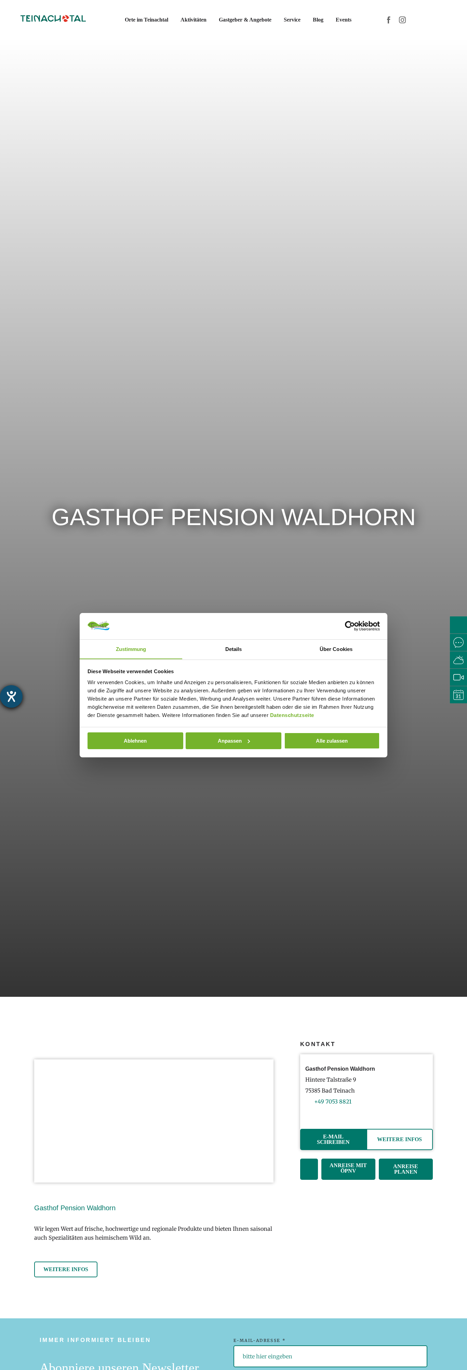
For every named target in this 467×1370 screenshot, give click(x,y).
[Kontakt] (458, 642)
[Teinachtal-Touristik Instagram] (402, 19)
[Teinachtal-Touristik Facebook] (388, 19)
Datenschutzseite (292, 715)
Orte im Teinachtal (146, 20)
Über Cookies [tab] (336, 649)
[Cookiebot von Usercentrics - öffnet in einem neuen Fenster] (350, 626)
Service (292, 20)
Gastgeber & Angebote (245, 20)
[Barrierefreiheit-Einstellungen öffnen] (11, 696)
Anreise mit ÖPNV (348, 1168)
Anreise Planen (405, 1169)
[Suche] (458, 625)
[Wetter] (458, 659)
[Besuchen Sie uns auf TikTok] (330, 1114)
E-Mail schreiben (333, 1139)
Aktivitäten (193, 20)
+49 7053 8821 (332, 1101)
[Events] (458, 694)
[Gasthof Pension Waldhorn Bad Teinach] (153, 1121)
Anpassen (230, 741)
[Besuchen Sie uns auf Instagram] (320, 1114)
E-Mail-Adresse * (260, 1340)
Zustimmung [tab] (131, 649)
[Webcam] (458, 677)
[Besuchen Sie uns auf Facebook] (310, 1114)
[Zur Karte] (309, 1169)
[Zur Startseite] (53, 19)
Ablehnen (135, 741)
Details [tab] (233, 649)
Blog (318, 20)
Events (343, 20)
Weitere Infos (399, 1139)
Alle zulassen (332, 741)
